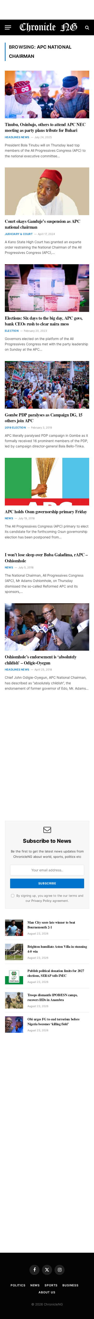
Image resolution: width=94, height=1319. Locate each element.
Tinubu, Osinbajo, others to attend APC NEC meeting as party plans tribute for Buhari (45, 127)
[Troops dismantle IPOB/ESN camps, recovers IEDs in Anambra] (14, 1000)
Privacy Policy (41, 901)
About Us (47, 1292)
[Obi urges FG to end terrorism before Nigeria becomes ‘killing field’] (14, 1024)
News (35, 1285)
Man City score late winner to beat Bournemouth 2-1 (51, 925)
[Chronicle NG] (48, 27)
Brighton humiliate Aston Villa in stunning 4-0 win (57, 949)
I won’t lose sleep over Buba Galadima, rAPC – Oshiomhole (46, 557)
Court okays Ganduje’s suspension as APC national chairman (42, 224)
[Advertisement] (47, 763)
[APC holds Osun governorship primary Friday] (47, 481)
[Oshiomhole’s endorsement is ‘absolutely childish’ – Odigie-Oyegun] (47, 627)
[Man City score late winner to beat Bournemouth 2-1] (14, 928)
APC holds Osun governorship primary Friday (46, 511)
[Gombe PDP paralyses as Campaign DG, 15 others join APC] (47, 385)
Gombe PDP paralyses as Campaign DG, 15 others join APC (43, 418)
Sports (51, 1285)
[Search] (86, 27)
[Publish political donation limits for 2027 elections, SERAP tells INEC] (14, 976)
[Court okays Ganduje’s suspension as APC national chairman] (47, 191)
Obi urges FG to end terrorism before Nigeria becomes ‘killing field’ (53, 1021)
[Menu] (8, 27)
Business (70, 1285)
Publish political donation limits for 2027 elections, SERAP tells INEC (55, 973)
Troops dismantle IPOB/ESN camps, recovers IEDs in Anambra (52, 997)
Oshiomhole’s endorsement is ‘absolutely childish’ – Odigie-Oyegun (40, 660)
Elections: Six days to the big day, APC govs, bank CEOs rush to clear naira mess (44, 321)
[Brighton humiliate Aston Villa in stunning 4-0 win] (14, 952)
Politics (18, 1285)
